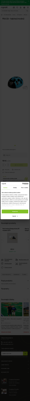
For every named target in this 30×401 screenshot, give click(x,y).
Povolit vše (15, 211)
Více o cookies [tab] (24, 187)
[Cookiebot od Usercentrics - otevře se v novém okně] (22, 184)
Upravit (14, 216)
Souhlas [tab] (5, 187)
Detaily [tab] (15, 187)
